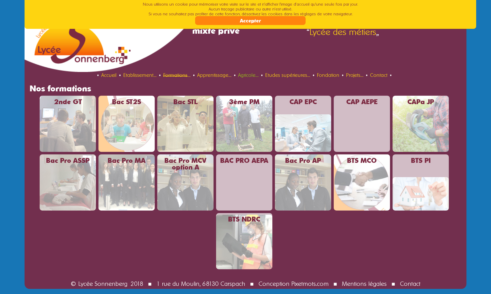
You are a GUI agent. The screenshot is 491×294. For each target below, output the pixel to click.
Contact (410, 283)
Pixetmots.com (310, 283)
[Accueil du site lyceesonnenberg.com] (113, 38)
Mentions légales (364, 283)
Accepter (250, 20)
